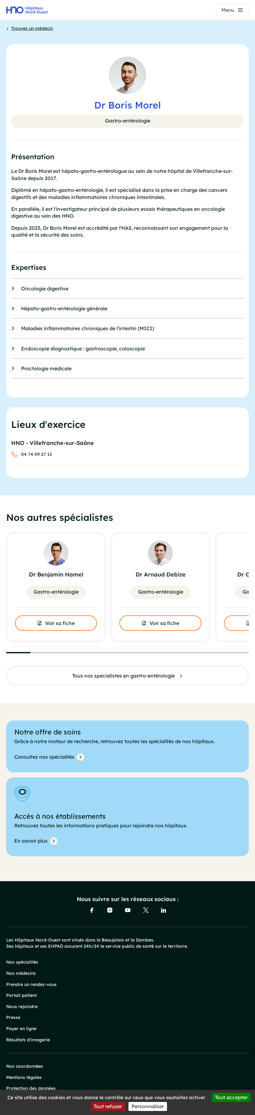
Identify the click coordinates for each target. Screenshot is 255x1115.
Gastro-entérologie (127, 121)
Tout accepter (231, 1097)
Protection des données (31, 1088)
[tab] (18, 652)
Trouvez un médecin (32, 28)
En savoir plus (31, 841)
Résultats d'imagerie (28, 1040)
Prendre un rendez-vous (31, 984)
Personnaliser (148, 1106)
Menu (227, 10)
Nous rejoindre (22, 1006)
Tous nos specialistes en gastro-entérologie (123, 676)
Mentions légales (24, 1077)
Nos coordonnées (24, 1066)
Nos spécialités (22, 962)
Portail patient (21, 995)
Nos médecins (21, 973)
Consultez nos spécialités (44, 757)
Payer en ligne (21, 1028)
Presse (13, 1017)
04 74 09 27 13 (36, 454)
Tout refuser (108, 1106)
